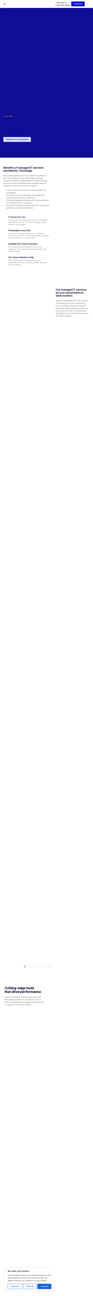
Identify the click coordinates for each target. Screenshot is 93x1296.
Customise (15, 1286)
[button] (88, 4)
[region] (29, 1279)
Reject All (29, 1286)
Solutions (8, 116)
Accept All (44, 1286)
